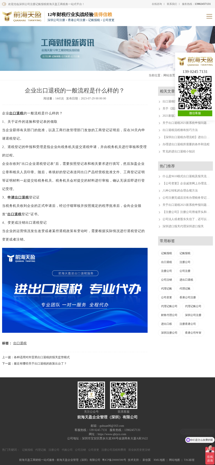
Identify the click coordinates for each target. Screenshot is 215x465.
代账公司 (67, 449)
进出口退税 (186, 279)
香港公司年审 (193, 332)
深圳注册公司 (169, 332)
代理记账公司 (169, 306)
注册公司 (185, 262)
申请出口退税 (18, 197)
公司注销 (166, 279)
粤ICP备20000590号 (114, 459)
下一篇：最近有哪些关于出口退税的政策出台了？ (34, 363)
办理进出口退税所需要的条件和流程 (186, 144)
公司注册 (185, 270)
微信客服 (195, 113)
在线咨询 (157, 4)
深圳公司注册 (193, 315)
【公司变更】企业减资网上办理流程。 (187, 183)
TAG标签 (189, 459)
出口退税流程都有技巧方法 (180, 130)
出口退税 (16, 113)
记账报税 (166, 253)
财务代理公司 (169, 315)
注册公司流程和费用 (113, 449)
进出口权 (166, 323)
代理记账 (166, 288)
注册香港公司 (188, 323)
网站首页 (169, 75)
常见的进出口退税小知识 (179, 151)
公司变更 (166, 297)
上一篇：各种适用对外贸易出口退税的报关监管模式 (36, 357)
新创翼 (147, 459)
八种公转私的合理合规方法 (180, 190)
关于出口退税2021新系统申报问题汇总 (187, 122)
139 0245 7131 (195, 71)
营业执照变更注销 (139, 449)
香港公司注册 (188, 297)
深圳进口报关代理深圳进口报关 (183, 226)
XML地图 (159, 459)
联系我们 (172, 4)
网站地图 (174, 459)
